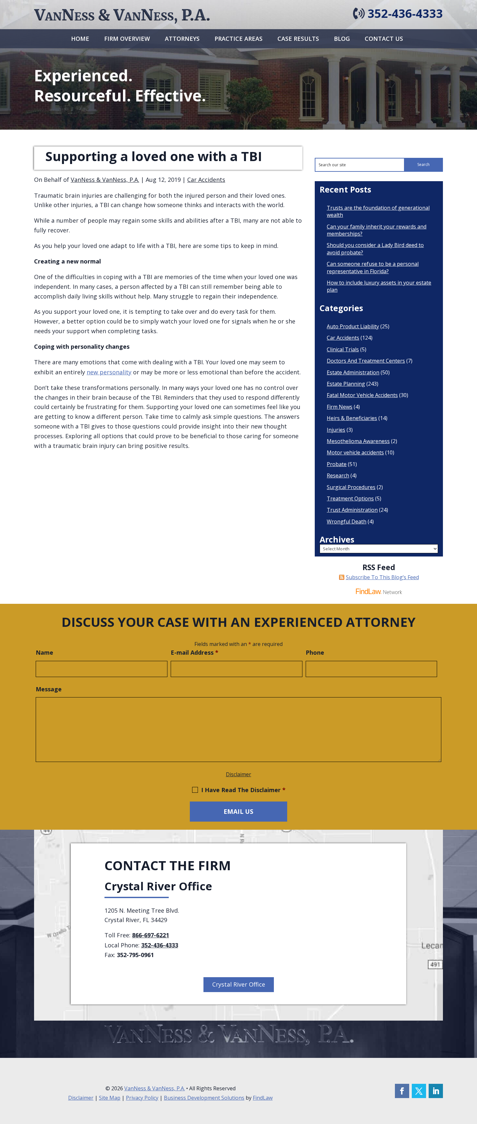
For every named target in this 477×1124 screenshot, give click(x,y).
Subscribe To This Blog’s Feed (382, 577)
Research (338, 475)
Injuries (336, 429)
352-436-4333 (405, 13)
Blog (342, 38)
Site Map (109, 1097)
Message (49, 689)
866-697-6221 (150, 935)
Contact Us (384, 38)
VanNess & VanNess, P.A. (105, 179)
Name (44, 652)
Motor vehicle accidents (355, 452)
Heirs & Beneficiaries (352, 418)
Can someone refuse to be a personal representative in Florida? (373, 267)
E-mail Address (194, 652)
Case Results (298, 38)
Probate (337, 464)
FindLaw (263, 1097)
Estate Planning (346, 383)
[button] (470, 1077)
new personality (109, 372)
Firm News (339, 406)
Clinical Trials (343, 349)
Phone (315, 652)
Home (80, 38)
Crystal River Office (238, 984)
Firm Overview (127, 38)
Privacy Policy (142, 1097)
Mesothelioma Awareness (358, 441)
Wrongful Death (346, 521)
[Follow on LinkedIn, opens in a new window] (436, 1091)
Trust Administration (352, 509)
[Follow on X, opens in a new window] (419, 1091)
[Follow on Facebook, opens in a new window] (402, 1091)
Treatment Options (350, 498)
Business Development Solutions (204, 1097)
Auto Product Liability (353, 326)
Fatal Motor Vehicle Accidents (362, 395)
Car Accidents (206, 179)
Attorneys (182, 38)
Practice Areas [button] (238, 38)
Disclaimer (238, 774)
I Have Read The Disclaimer (243, 790)
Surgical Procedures (351, 487)
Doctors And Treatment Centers (366, 360)
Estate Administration (353, 372)
